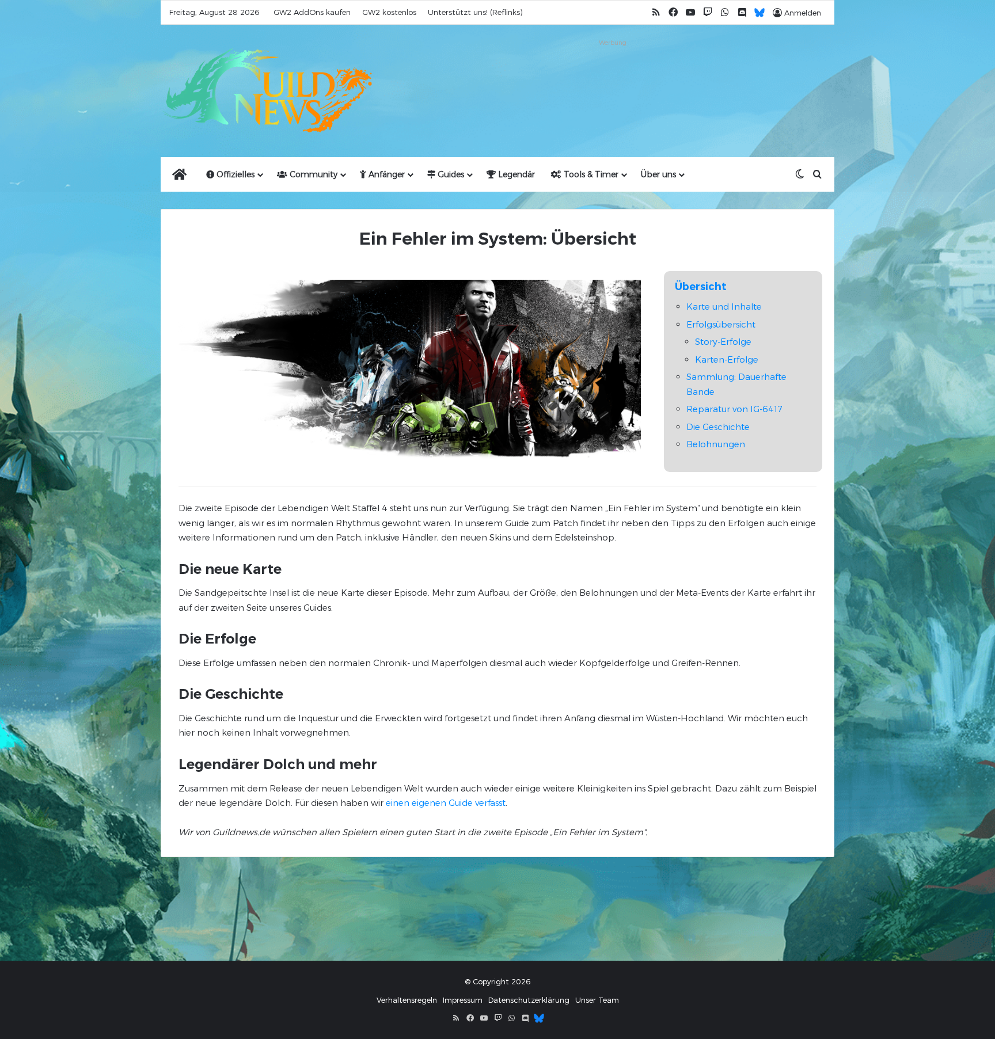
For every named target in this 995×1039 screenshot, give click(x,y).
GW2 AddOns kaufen (312, 12)
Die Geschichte (718, 426)
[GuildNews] (267, 91)
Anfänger (385, 174)
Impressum (463, 999)
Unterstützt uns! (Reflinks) (475, 12)
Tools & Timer (589, 174)
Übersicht (701, 286)
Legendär (515, 174)
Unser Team (597, 999)
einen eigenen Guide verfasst (446, 802)
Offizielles (234, 174)
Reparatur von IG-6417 (734, 409)
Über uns (658, 174)
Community (312, 174)
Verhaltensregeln (407, 999)
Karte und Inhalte (724, 306)
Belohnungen (715, 444)
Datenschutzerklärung (528, 999)
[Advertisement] (612, 76)
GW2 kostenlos (389, 12)
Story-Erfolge (723, 341)
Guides (449, 174)
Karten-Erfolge (726, 359)
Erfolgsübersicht (720, 324)
